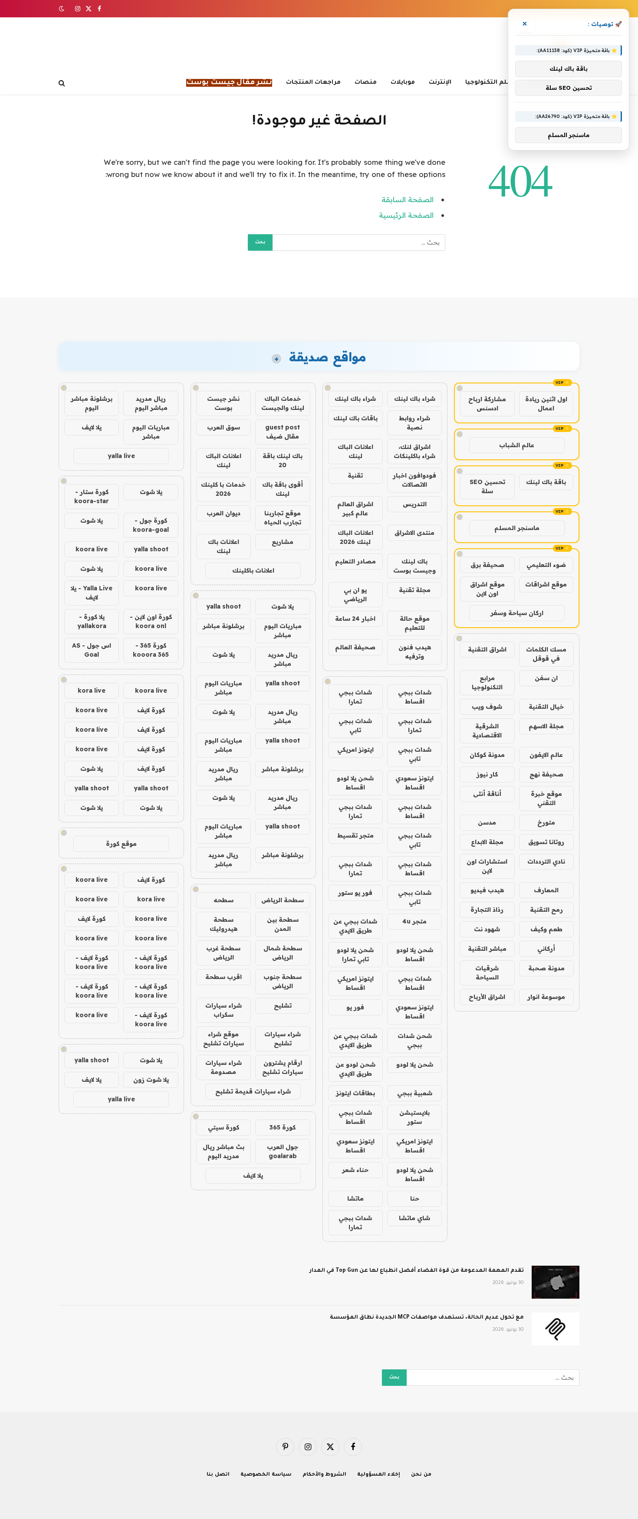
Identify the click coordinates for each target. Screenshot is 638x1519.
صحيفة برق (487, 565)
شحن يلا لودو (414, 1064)
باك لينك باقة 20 (283, 460)
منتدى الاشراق (414, 533)
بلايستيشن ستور (414, 1117)
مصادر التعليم (355, 561)
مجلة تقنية (415, 590)
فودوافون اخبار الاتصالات (414, 479)
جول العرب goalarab (282, 1151)
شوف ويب (487, 706)
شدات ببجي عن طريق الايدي (355, 925)
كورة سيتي (223, 1127)
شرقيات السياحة (487, 972)
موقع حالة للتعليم (415, 623)
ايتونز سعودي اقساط (414, 782)
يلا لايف (253, 1175)
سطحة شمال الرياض (282, 952)
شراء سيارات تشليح (282, 1038)
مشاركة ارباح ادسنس (487, 403)
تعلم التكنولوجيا (489, 82)
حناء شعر (355, 1170)
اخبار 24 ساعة (355, 618)
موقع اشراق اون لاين (487, 588)
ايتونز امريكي (355, 749)
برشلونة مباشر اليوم (91, 403)
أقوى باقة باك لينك (282, 489)
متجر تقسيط (355, 835)
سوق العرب (223, 427)
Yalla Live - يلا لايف (91, 592)
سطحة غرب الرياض (223, 952)
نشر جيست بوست (223, 403)
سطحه (223, 900)
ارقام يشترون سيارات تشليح (282, 1067)
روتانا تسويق (546, 842)
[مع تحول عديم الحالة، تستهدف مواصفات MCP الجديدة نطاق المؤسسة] (555, 1329)
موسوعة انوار (546, 997)
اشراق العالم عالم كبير (355, 508)
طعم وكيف (546, 929)
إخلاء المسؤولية (378, 1475)
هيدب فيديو (487, 890)
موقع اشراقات (546, 584)
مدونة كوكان (487, 755)
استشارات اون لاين (487, 866)
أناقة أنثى (487, 794)
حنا (414, 1198)
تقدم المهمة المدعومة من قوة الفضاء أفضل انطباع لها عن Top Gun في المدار (416, 1271)
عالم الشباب (516, 445)
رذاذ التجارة (486, 909)
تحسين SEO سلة (487, 486)
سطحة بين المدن (283, 924)
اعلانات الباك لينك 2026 (355, 537)
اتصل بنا (218, 1475)
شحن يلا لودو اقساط (355, 782)
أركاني (546, 949)
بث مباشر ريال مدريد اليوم (223, 1151)
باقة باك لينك (546, 482)
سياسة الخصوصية (266, 1475)
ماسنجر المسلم (516, 528)
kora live (91, 690)
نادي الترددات (546, 861)
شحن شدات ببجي (415, 1040)
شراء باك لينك (414, 399)
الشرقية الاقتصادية (487, 730)
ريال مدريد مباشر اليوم (151, 403)
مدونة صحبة (546, 968)
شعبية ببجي (414, 1093)
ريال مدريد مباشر (283, 659)
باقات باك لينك (355, 418)
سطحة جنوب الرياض (282, 981)
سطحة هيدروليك (223, 924)
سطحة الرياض (282, 900)
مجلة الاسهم (546, 726)
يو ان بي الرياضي (355, 594)
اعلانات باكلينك (253, 570)
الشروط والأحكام (325, 1475)
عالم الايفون (546, 755)
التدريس (415, 504)
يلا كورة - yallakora (91, 621)
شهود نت (487, 929)
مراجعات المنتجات (313, 82)
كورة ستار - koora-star (91, 496)
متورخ (546, 822)
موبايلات (403, 82)
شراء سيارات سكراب (223, 1010)
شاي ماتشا (414, 1218)
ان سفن (546, 678)
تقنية (355, 475)
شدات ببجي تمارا (355, 696)
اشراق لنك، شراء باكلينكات (414, 451)
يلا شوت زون (151, 1080)
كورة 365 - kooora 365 (151, 650)
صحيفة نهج (546, 774)
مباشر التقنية (487, 949)
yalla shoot (223, 606)
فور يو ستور (355, 893)
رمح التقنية (546, 909)
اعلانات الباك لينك (355, 451)
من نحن (421, 1475)
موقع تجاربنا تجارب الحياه (282, 517)
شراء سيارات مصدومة (223, 1067)
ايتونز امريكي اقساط (355, 983)
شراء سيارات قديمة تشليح (253, 1091)
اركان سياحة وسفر (516, 613)
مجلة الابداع (487, 842)
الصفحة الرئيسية (406, 214)
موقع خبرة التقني (546, 798)
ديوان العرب (223, 513)
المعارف (546, 890)
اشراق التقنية (487, 649)
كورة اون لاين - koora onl (151, 621)
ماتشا (355, 1198)
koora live (92, 549)
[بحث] (63, 83)
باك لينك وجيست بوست (414, 565)
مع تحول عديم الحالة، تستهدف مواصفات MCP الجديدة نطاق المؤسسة (427, 1318)
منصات (366, 82)
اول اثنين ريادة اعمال (546, 403)
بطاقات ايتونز (355, 1093)
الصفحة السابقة (407, 199)
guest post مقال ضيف (282, 431)
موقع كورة (121, 844)
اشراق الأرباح (487, 997)
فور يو (355, 1007)
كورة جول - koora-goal (151, 525)
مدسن (487, 822)
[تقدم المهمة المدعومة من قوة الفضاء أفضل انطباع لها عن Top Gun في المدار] (555, 1282)
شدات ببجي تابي (355, 725)
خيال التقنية (546, 706)
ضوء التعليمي (546, 565)
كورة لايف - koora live (151, 962)
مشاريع (282, 542)
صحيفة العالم (355, 647)
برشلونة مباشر (223, 626)
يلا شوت (282, 606)
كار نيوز (487, 774)
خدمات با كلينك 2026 (223, 489)
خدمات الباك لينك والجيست (282, 403)
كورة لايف (151, 710)
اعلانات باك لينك (223, 546)
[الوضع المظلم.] (62, 9)
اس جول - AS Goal (91, 650)
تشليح (283, 1005)
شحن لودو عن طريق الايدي (355, 1069)
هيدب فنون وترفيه (414, 651)
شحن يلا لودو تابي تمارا (355, 954)
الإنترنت (440, 82)
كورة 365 (283, 1127)
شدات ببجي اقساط (414, 696)
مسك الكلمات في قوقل (546, 653)
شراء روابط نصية (414, 422)
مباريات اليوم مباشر (283, 630)
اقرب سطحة (223, 977)
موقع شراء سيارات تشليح (223, 1038)
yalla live (121, 456)
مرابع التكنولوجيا (487, 682)
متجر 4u (414, 921)
